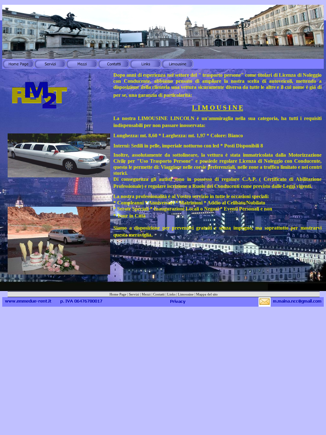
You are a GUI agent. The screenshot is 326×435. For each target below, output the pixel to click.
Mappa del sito (207, 294)
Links (171, 294)
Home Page (118, 294)
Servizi (134, 294)
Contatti (159, 294)
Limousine (186, 294)
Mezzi (146, 294)
